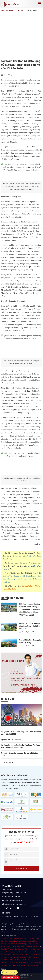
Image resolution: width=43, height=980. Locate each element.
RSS (25, 977)
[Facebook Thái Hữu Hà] (3, 908)
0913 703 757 (25, 842)
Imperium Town (6, 938)
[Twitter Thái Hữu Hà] (7, 908)
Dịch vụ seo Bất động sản (15, 946)
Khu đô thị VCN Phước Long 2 (25, 576)
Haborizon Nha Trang (32, 946)
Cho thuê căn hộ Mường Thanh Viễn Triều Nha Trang (19, 965)
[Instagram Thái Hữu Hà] (14, 908)
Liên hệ (35, 916)
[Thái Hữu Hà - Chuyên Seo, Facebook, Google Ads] (21, 673)
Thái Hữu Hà (27, 975)
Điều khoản (19, 977)
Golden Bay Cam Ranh (17, 941)
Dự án (16, 916)
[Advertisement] (21, 34)
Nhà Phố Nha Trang (34, 962)
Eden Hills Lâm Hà (31, 954)
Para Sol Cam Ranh (24, 579)
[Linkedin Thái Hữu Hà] (11, 908)
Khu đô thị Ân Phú (21, 949)
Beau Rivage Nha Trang (18, 962)
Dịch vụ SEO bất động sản (11, 739)
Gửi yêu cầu (21, 868)
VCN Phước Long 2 (20, 944)
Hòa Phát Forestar (7, 949)
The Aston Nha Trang (31, 952)
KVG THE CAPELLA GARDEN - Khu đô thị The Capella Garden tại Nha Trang (21, 959)
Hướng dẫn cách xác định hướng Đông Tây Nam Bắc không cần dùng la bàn (20, 746)
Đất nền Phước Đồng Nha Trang (12, 954)
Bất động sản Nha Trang (14, 952)
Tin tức (25, 916)
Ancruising (29, 941)
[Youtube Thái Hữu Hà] (18, 908)
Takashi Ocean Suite (20, 938)
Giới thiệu (7, 916)
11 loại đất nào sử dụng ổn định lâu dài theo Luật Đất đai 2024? (29, 626)
